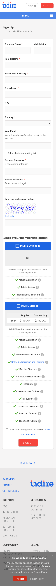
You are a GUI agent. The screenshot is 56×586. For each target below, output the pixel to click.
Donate (7, 485)
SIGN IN (32, 6)
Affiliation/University (15, 73)
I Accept (20, 579)
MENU (25, 15)
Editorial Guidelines (9, 528)
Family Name (11, 59)
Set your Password (15, 160)
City (7, 102)
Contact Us (9, 535)
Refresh (9, 216)
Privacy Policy (39, 551)
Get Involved (10, 490)
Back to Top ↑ (28, 463)
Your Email (10, 131)
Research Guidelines (9, 519)
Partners (8, 479)
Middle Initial (40, 44)
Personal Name (13, 44)
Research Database (36, 508)
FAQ (4, 506)
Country (9, 117)
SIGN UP (47, 5)
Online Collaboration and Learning (27, 362)
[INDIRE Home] (9, 4)
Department (11, 88)
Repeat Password (14, 179)
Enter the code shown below (19, 199)
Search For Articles (37, 517)
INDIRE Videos (10, 512)
